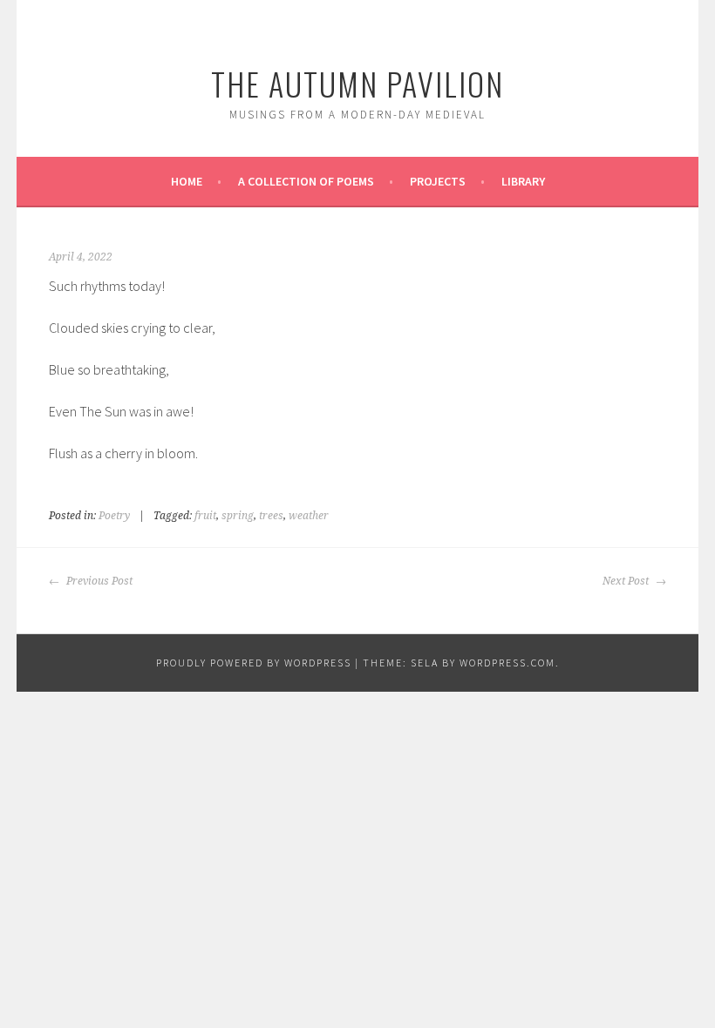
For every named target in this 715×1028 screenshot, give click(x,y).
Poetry (114, 516)
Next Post (627, 581)
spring (237, 516)
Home (186, 181)
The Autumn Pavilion (357, 83)
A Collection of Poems (306, 181)
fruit (205, 516)
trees (271, 516)
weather (309, 516)
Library (523, 181)
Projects (438, 181)
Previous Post (98, 581)
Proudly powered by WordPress (253, 662)
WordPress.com (507, 662)
